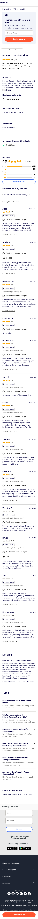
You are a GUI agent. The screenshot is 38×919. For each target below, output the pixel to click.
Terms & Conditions (31, 905)
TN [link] (15, 9)
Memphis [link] (22, 9)
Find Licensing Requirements (12, 678)
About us (6, 883)
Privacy (7, 901)
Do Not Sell (20, 901)
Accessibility (29, 901)
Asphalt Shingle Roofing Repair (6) (16, 195)
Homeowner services (11, 863)
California (13, 901)
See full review (8, 235)
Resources (6, 876)
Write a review (19, 182)
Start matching (19, 39)
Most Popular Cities (10, 807)
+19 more (16, 68)
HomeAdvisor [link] (7, 9)
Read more (6, 90)
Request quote (19, 915)
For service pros (9, 870)
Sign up (19, 829)
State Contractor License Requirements (16, 660)
